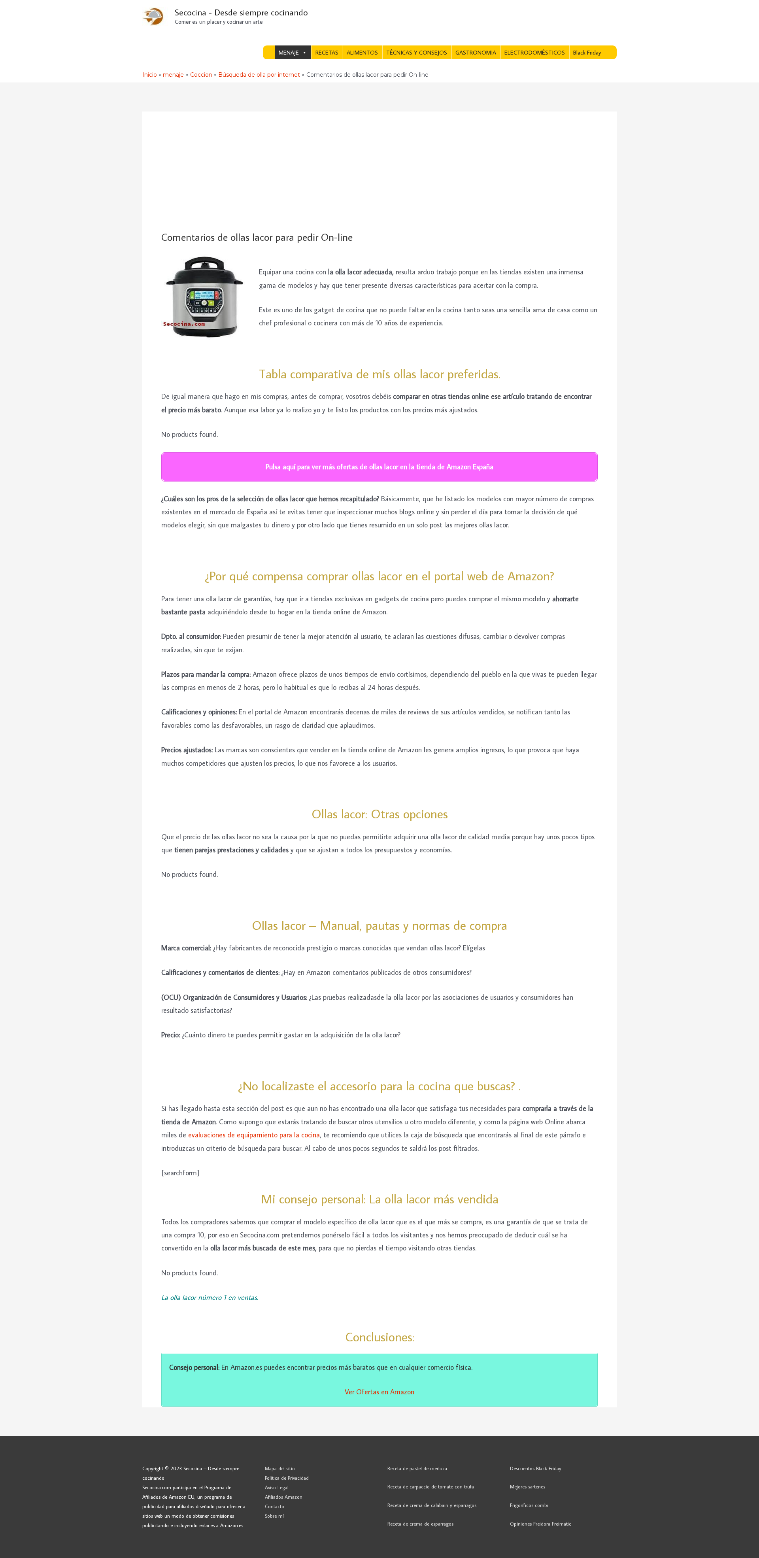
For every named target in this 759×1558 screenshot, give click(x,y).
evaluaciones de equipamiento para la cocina (254, 1134)
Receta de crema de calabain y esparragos (431, 1505)
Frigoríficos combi (529, 1505)
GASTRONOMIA (475, 52)
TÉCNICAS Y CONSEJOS (416, 52)
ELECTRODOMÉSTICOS (534, 52)
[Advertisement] (379, 171)
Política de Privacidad (287, 1478)
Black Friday (587, 52)
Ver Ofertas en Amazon (379, 1391)
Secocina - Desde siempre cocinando (241, 12)
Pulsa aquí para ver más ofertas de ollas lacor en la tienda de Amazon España (379, 466)
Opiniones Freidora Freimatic (540, 1523)
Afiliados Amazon (283, 1497)
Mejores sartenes (527, 1486)
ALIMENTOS (362, 52)
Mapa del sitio (280, 1468)
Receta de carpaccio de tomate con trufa (430, 1486)
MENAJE (289, 52)
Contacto (274, 1506)
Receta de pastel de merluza (417, 1468)
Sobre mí (274, 1516)
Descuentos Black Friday (535, 1468)
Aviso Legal (277, 1487)
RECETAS (326, 52)
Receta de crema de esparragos (420, 1523)
